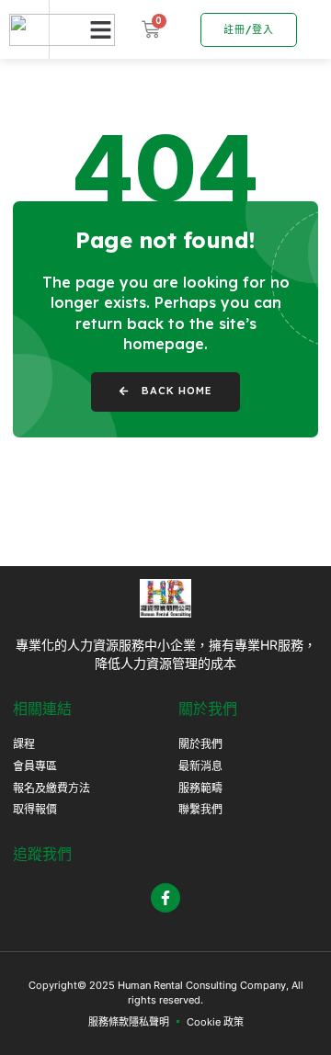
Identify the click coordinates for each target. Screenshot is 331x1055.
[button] (101, 29)
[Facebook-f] (165, 898)
